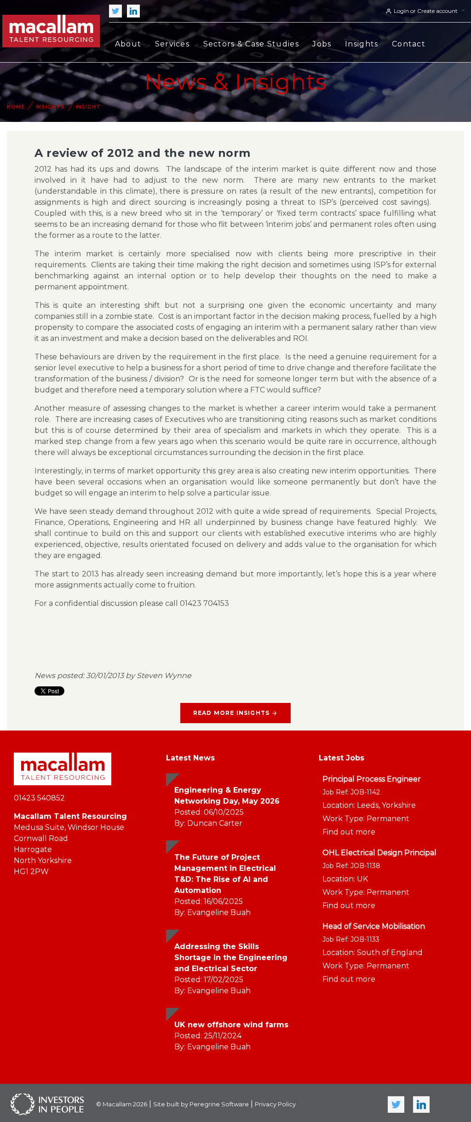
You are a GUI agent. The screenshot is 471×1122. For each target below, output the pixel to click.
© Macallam (121, 1104)
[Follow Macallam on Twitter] (115, 11)
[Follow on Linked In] (421, 1104)
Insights (361, 44)
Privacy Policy (275, 1104)
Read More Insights (231, 712)
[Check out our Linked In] (133, 11)
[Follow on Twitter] (396, 1104)
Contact (408, 44)
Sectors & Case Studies (251, 44)
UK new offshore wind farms (231, 1024)
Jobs (321, 44)
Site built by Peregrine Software (201, 1104)
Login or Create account (426, 10)
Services (172, 44)
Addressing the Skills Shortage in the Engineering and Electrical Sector (230, 957)
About (128, 44)
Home (16, 107)
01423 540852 (39, 798)
